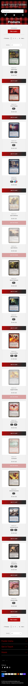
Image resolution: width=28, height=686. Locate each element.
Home (7, 18)
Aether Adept (14, 142)
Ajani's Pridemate (14, 280)
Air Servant (14, 179)
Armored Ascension (14, 490)
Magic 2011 (19, 18)
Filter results (13, 31)
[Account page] (14, 15)
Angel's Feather (14, 389)
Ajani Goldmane (14, 215)
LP (15, 72)
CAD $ (3, 660)
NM (12, 72)
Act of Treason (14, 106)
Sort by (7, 45)
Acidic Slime (14, 69)
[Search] (25, 11)
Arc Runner (14, 458)
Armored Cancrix (14, 527)
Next (22, 38)
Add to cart (14, 80)
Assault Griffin (14, 600)
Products (12, 18)
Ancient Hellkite (14, 353)
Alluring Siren (14, 316)
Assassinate (14, 563)
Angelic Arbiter (14, 422)
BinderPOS (20, 683)
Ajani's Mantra (14, 247)
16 (19, 38)
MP (15, 424)
